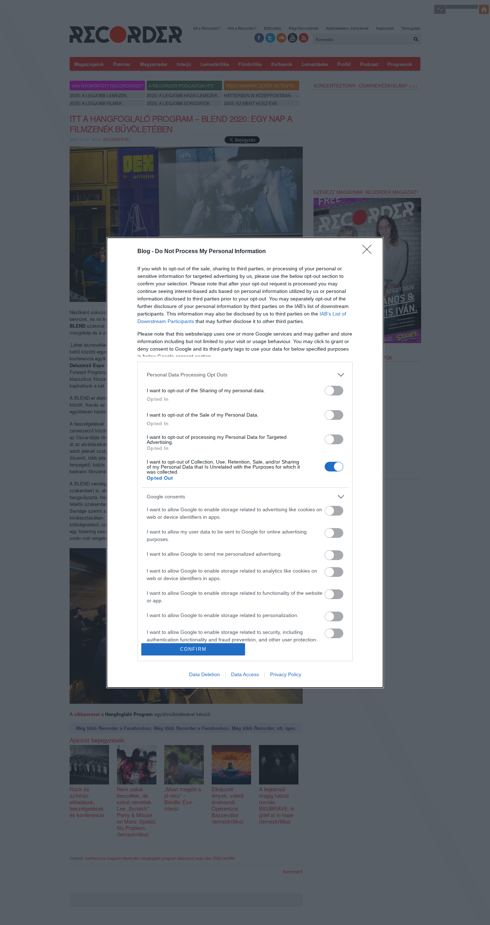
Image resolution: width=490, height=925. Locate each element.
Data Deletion (204, 674)
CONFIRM (193, 649)
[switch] (334, 390)
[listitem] (245, 375)
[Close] (369, 251)
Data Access (245, 674)
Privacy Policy (285, 674)
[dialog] (245, 463)
